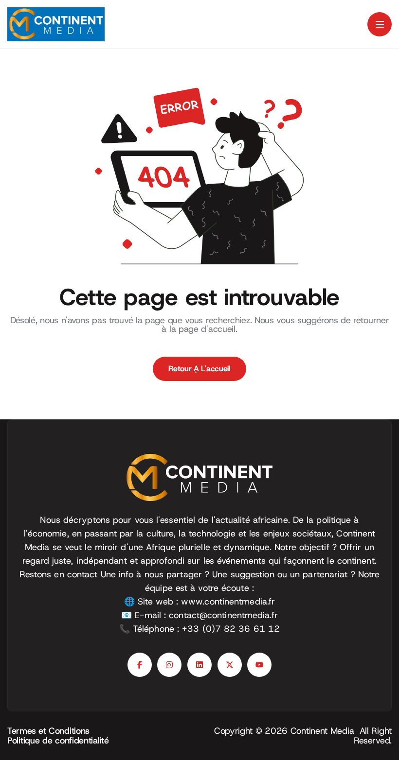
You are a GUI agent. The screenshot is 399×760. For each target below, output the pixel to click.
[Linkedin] (199, 665)
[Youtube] (259, 665)
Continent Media (325, 731)
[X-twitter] (230, 665)
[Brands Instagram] (169, 665)
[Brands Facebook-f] (139, 665)
